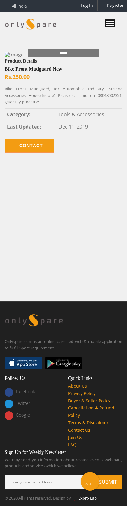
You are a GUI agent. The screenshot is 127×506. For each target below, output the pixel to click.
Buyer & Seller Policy (89, 401)
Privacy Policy (82, 393)
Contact (31, 145)
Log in (86, 5)
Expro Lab (87, 498)
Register (115, 5)
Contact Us (79, 430)
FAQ (72, 444)
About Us (77, 386)
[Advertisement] (63, 231)
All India (19, 6)
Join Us (75, 437)
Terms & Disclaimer (88, 423)
